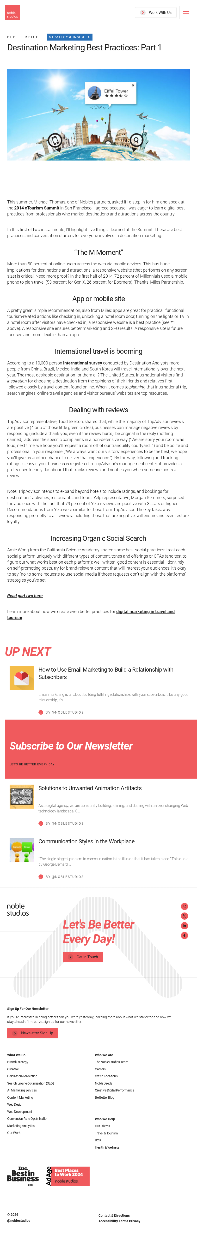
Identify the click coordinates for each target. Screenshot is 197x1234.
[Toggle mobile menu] (186, 12)
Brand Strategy (17, 1062)
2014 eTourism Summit (36, 207)
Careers (100, 1069)
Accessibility (108, 1221)
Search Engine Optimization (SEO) (30, 1083)
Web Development (19, 1112)
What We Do (16, 1055)
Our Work (13, 1133)
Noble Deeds (103, 1083)
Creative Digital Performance (114, 1090)
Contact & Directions (114, 1215)
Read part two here (25, 595)
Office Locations (106, 1076)
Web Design (15, 1104)
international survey (82, 362)
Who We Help (105, 1119)
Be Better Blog (104, 1097)
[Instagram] (184, 906)
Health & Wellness (107, 1147)
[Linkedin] (184, 925)
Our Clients (102, 1126)
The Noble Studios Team (111, 1062)
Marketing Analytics (21, 1126)
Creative (12, 1069)
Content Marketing (20, 1097)
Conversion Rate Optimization (27, 1119)
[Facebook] (184, 935)
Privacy (134, 1221)
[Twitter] (184, 916)
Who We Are (104, 1055)
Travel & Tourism (106, 1133)
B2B (98, 1140)
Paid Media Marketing (22, 1076)
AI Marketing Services (22, 1090)
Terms (124, 1221)
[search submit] (170, 30)
